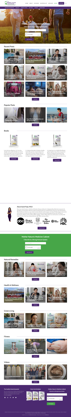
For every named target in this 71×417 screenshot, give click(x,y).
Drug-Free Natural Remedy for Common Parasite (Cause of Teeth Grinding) (35, 93)
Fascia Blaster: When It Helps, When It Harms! (56, 351)
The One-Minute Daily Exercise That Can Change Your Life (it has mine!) (13, 351)
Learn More (42, 228)
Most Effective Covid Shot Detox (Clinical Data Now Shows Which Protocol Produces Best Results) (56, 77)
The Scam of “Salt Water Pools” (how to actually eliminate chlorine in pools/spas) (13, 60)
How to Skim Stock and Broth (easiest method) (55, 377)
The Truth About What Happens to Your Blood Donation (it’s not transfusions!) (35, 60)
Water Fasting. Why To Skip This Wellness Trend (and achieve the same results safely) (13, 77)
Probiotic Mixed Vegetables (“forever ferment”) (12, 94)
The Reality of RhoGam (11, 120)
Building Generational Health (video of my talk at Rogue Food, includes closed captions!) (35, 376)
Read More (13, 158)
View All (35, 99)
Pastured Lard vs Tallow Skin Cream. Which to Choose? (34, 325)
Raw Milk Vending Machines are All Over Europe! (35, 119)
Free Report (29, 39)
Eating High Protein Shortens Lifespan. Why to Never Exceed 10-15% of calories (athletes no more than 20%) (56, 60)
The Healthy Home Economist (32, 414)
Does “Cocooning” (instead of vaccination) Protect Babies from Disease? (56, 93)
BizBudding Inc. (47, 414)
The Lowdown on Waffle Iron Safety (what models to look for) (56, 325)
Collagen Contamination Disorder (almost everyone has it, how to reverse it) (35, 77)
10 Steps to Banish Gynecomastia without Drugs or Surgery (57, 119)
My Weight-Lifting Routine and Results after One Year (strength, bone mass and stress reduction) (35, 351)
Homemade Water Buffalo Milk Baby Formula (12, 377)
